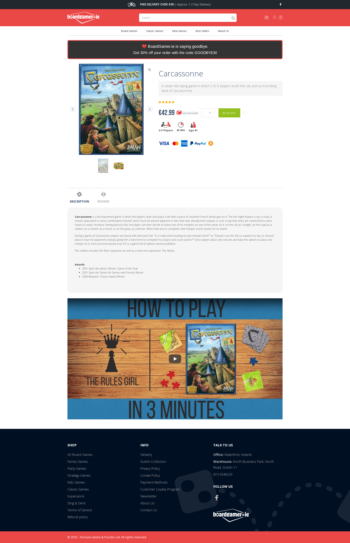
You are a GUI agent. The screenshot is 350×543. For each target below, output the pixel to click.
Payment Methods (154, 482)
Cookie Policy (150, 475)
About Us (147, 503)
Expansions (75, 496)
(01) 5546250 (222, 474)
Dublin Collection (153, 461)
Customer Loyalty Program (160, 489)
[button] (167, 102)
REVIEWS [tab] (103, 201)
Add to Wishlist (244, 113)
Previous (72, 109)
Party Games (76, 468)
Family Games (77, 461)
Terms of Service (79, 510)
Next (149, 109)
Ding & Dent (76, 503)
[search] (188, 17)
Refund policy (77, 517)
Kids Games (76, 482)
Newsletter (148, 496)
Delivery (146, 454)
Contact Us (148, 510)
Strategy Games (79, 475)
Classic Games (78, 489)
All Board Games (80, 454)
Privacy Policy (150, 468)
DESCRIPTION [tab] (79, 201)
